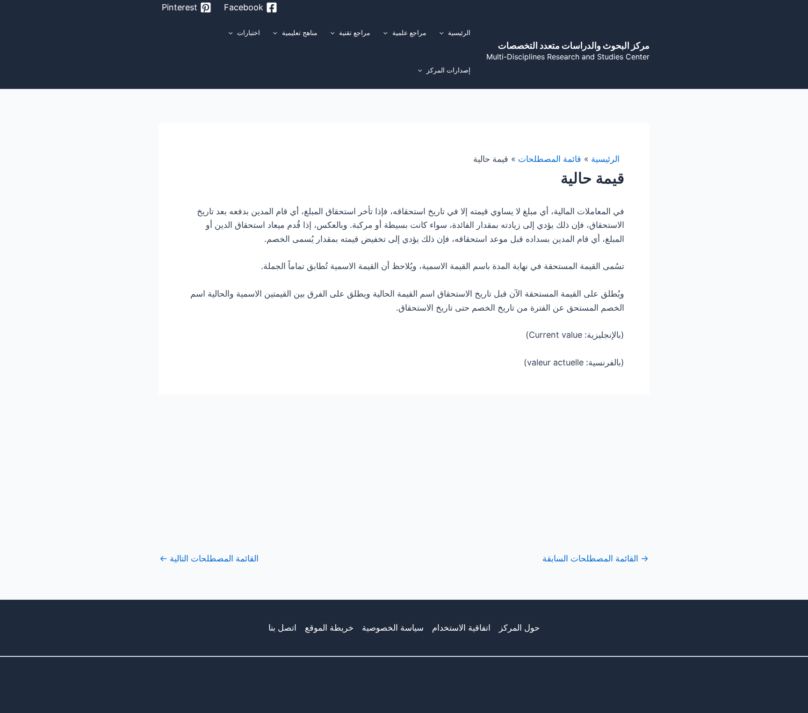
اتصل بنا (282, 628)
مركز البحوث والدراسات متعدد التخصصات (573, 45)
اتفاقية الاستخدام (461, 628)
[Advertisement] (404, 464)
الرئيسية (459, 32)
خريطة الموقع (329, 628)
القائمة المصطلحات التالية (209, 558)
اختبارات (248, 32)
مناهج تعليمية (299, 32)
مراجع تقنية (354, 32)
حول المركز (519, 628)
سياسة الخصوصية (393, 628)
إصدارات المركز (448, 70)
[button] (444, 32)
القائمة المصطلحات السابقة (595, 558)
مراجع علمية (409, 32)
